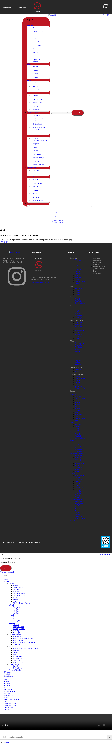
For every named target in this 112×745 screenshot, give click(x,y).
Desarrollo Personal (77, 320)
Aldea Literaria (80, 378)
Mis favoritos (8, 695)
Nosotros (7, 672)
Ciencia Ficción (80, 262)
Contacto (7, 674)
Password (4, 562)
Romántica (78, 278)
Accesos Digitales (76, 374)
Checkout (7, 684)
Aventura (78, 260)
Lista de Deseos (9, 691)
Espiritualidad (79, 330)
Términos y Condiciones (12, 703)
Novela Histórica (78, 269)
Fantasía (77, 266)
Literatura (73, 258)
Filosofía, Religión (78, 358)
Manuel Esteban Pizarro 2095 (13, 258)
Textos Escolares (76, 367)
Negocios (78, 361)
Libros (6, 581)
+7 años (77, 292)
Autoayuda (78, 322)
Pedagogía (78, 316)
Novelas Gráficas (78, 273)
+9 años (77, 294)
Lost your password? (7, 572)
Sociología (78, 318)
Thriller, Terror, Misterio (80, 282)
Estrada (77, 384)
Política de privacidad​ (11, 699)
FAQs (6, 687)
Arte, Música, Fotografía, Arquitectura (79, 345)
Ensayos (73, 306)
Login (6, 568)
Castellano (78, 369)
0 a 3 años (78, 288)
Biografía (78, 349)
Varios (72, 341)
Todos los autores (10, 707)
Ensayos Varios (80, 310)
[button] (7, 7)
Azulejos (78, 380)
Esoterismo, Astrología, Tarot (79, 326)
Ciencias (78, 308)
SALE (72, 391)
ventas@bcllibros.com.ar (41, 282)
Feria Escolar (8, 676)
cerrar (7, 742)
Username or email (7, 558)
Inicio (6, 579)
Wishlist (7, 709)
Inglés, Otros (79, 371)
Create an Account (105, 554)
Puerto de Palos (80, 388)
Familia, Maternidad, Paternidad (79, 334)
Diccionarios (79, 355)
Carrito (6, 682)
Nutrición (78, 338)
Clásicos (78, 264)
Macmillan (78, 386)
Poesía (77, 276)
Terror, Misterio (80, 303)
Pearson (77, 376)
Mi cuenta (7, 693)
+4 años (77, 290)
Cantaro (77, 382)
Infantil (72, 286)
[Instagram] (106, 7)
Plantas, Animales (78, 364)
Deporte (77, 353)
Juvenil (72, 297)
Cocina (77, 351)
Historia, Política (78, 313)
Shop (6, 701)
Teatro (77, 280)
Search (77, 113)
